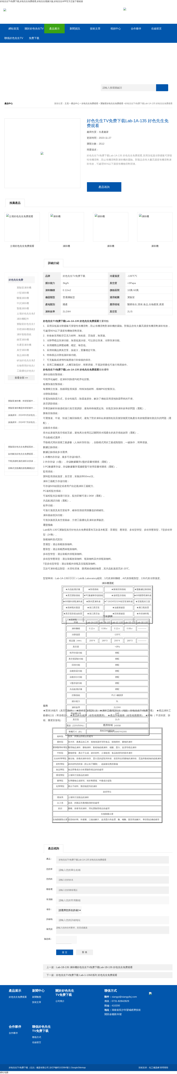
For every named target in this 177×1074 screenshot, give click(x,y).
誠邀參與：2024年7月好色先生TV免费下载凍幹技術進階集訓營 (23, 422)
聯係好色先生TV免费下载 (13, 40)
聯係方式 (36, 1037)
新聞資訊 (75, 28)
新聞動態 (36, 997)
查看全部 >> (21, 377)
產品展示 (54, 28)
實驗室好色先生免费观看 (111, 103)
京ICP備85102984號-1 (60, 1067)
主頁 (67, 103)
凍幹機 (66, 246)
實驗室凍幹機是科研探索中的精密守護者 (23, 408)
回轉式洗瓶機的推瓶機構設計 (21, 468)
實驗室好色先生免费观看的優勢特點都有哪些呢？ (23, 447)
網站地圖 (4, 1072)
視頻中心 (115, 28)
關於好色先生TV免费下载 (34, 30)
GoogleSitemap (78, 1067)
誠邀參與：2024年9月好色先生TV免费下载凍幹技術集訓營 (23, 415)
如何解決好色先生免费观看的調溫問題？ (23, 454)
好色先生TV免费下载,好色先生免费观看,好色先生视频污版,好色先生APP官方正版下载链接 (41, 1)
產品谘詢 (104, 186)
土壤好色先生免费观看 (22, 246)
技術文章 (95, 28)
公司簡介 (59, 1001)
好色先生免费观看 (90, 103)
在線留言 (156, 28)
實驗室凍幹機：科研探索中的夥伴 (23, 401)
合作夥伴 (136, 28)
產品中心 (75, 103)
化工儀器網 (154, 1067)
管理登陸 (164, 1067)
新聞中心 (38, 990)
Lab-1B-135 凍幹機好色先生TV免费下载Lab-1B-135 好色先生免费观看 (94, 967)
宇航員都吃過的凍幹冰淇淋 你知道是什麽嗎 (23, 461)
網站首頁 (13, 28)
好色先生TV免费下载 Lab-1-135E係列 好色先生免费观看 (86, 975)
